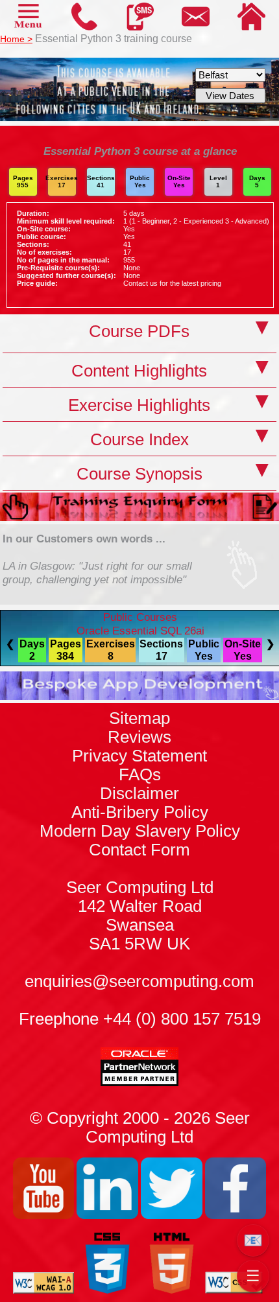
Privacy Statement (139, 756)
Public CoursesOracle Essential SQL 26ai (140, 623)
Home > (16, 39)
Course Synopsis (139, 474)
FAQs (140, 774)
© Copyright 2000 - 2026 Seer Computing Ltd (140, 1127)
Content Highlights (139, 371)
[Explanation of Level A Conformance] (44, 1290)
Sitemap (139, 718)
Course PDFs (139, 331)
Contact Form (139, 897)
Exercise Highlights (139, 405)
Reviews (139, 737)
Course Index (139, 439)
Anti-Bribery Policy (139, 812)
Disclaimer (139, 793)
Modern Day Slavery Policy (140, 831)
